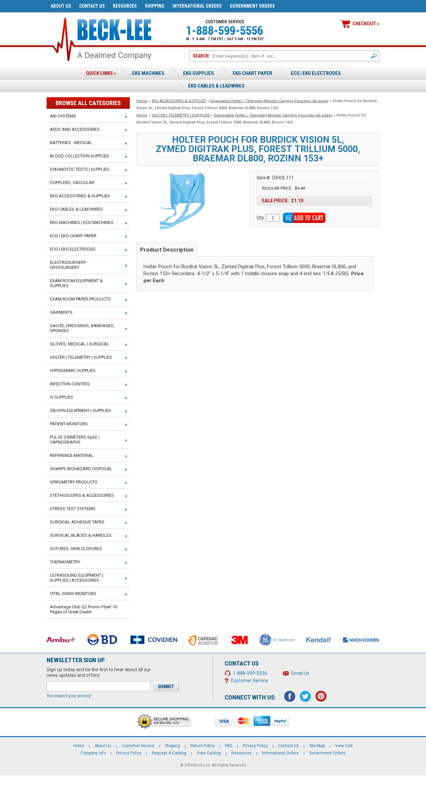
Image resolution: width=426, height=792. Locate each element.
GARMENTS (61, 312)
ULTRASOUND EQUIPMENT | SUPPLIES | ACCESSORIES (76, 578)
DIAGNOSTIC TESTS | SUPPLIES (79, 169)
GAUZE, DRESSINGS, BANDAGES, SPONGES (82, 328)
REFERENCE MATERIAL (72, 455)
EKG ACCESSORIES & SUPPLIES (179, 101)
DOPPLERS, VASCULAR (72, 182)
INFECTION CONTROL (70, 383)
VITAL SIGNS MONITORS (73, 593)
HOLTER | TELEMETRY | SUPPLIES (181, 115)
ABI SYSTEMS (63, 115)
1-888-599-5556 (250, 673)
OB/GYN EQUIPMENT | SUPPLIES (80, 410)
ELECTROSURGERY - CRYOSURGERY (69, 265)
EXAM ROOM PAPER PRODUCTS (80, 299)
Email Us (300, 673)
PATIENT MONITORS (69, 423)
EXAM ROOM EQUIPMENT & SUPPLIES (76, 283)
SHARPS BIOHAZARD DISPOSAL (81, 468)
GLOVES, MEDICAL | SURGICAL (79, 343)
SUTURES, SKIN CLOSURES (76, 548)
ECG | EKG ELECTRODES (316, 73)
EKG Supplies (198, 73)
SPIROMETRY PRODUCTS (74, 482)
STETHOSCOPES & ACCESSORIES (82, 495)
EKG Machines (148, 73)
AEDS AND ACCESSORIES (75, 129)
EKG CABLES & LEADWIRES (76, 209)
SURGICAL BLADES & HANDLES (80, 535)
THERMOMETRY (65, 561)
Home (141, 101)
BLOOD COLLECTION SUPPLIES (79, 155)
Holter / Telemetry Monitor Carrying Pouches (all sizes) (269, 101)
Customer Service (249, 680)
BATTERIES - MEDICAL (71, 142)
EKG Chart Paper (252, 73)
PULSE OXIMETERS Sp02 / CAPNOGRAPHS (75, 440)
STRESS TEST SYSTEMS (73, 508)
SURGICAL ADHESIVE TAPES (77, 521)
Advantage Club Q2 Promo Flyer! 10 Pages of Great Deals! (83, 609)
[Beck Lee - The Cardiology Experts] (114, 28)
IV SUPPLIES (61, 397)
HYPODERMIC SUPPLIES (73, 370)
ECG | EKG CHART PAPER (73, 235)
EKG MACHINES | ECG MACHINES (81, 222)
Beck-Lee (201, 765)
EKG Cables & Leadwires (216, 86)
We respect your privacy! (69, 695)
